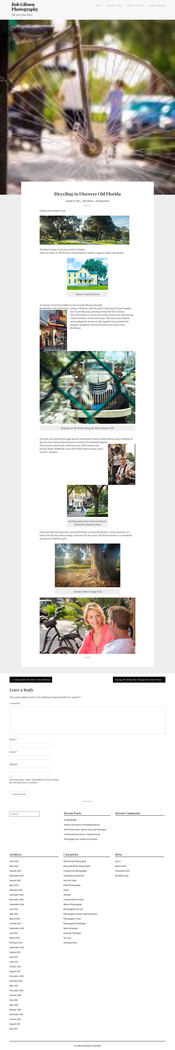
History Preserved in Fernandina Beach (82, 824)
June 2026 (14, 861)
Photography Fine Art (73, 909)
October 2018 (15, 995)
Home (99, 5)
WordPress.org (122, 875)
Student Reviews (157, 5)
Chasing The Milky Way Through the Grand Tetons (138, 679)
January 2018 (15, 1009)
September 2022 (17, 947)
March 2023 (15, 938)
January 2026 (15, 871)
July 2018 (14, 1000)
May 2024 (14, 914)
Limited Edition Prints (73, 899)
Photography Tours (72, 918)
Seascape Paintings (72, 933)
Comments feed (122, 871)
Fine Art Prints (114, 5)
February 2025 (16, 890)
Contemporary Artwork (73, 875)
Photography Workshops (74, 923)
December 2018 (16, 990)
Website (13, 764)
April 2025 (14, 885)
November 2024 (17, 899)
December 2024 (17, 894)
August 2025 (15, 880)
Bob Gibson (88, 201)
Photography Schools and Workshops (80, 914)
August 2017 (15, 1024)
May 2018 (14, 1005)
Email (13, 752)
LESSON (66, 894)
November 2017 (16, 1014)
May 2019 (14, 985)
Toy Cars (67, 938)
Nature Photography (72, 904)
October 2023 (15, 923)
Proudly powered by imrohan (87, 1045)
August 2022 (15, 952)
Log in (118, 861)
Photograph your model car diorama (80, 839)
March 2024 (15, 918)
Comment (15, 703)
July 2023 (14, 933)
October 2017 (15, 1019)
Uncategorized (102, 201)
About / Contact (135, 5)
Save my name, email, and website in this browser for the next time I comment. (34, 781)
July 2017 (14, 1028)
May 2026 (14, 866)
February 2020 (16, 981)
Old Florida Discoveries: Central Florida (82, 834)
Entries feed (120, 866)
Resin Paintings (70, 928)
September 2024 (17, 904)
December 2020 (17, 976)
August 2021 (15, 971)
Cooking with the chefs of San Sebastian (32, 679)
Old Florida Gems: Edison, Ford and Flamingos (85, 829)
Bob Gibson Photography (25, 6)
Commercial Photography (75, 871)
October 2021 (15, 966)
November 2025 (17, 875)
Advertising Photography (74, 861)
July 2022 (14, 957)
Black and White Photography (76, 866)
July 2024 (14, 909)
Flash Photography (72, 885)
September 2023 (17, 928)
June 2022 (14, 961)
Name (13, 739)
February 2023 (16, 942)
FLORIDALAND (70, 820)
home (66, 890)
